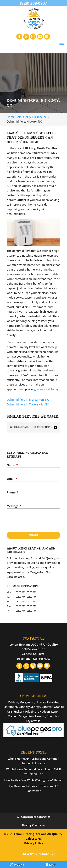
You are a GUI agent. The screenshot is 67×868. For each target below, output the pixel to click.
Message (14, 506)
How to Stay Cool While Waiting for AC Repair (33, 780)
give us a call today (46, 389)
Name (12, 465)
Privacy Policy (33, 843)
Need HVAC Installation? (40, 853)
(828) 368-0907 (33, 3)
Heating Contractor (33, 825)
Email (12, 479)
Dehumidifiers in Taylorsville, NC (28, 404)
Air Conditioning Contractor (33, 816)
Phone (12, 492)
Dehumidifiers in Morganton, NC (28, 400)
